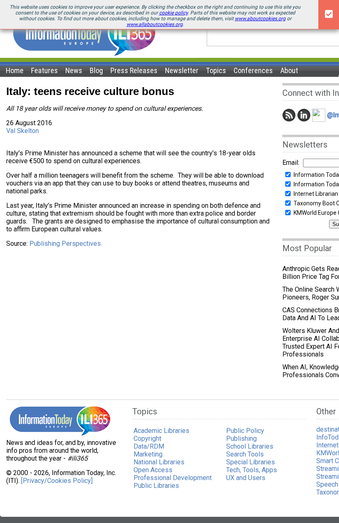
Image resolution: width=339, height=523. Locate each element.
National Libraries (159, 462)
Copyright (147, 438)
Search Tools (245, 454)
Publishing (241, 438)
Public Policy (245, 431)
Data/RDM (149, 446)
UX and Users (245, 478)
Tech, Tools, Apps (251, 470)
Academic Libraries (161, 431)
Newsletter (181, 70)
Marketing (148, 454)
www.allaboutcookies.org (155, 24)
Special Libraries (250, 462)
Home (15, 70)
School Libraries (249, 446)
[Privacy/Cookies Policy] (57, 481)
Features (44, 70)
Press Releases (134, 70)
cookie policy (173, 13)
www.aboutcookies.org (260, 18)
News (73, 70)
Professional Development (173, 478)
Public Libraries (156, 486)
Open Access (153, 470)
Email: (290, 162)
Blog (96, 70)
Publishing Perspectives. (65, 243)
